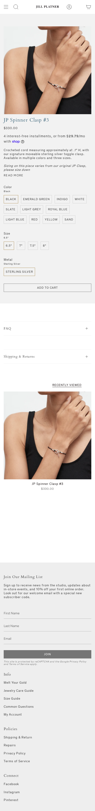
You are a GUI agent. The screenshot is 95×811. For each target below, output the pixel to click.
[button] (16, 7)
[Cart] (88, 7)
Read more (14, 175)
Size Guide (12, 699)
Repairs (10, 745)
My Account (13, 714)
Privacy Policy (77, 661)
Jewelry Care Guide (19, 691)
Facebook (11, 784)
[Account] (69, 7)
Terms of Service (19, 664)
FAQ (7, 328)
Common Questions (19, 707)
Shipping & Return (18, 737)
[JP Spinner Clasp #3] (47, 435)
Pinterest (11, 800)
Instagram (12, 792)
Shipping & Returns (19, 356)
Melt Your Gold (15, 683)
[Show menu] (6, 7)
